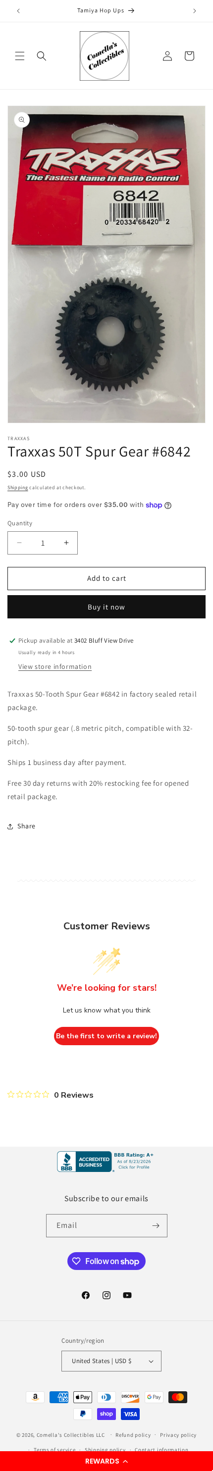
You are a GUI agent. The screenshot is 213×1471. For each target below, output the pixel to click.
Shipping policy (105, 1449)
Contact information (161, 1449)
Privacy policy (178, 1434)
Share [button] (26, 825)
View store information (55, 666)
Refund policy (133, 1434)
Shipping (17, 487)
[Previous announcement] (18, 11)
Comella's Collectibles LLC (71, 1434)
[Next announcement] (195, 11)
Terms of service (54, 1449)
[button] (106, 1461)
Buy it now (106, 606)
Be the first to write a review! (106, 1036)
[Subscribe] (156, 1225)
